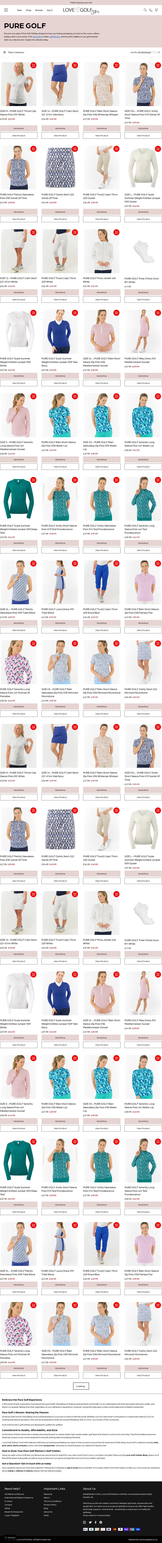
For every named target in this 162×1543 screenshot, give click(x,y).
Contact (8, 1504)
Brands (39, 10)
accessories (49, 1445)
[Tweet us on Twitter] (90, 1522)
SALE (50, 10)
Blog (46, 1508)
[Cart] (156, 10)
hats (156, 1442)
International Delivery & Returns (19, 1497)
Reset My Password (14, 1511)
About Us (48, 1511)
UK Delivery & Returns (14, 1494)
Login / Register (12, 1515)
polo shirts (7, 1445)
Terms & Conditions (52, 1501)
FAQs (46, 1515)
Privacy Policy (50, 1504)
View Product (18, 135)
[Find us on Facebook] (95, 1522)
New (19, 10)
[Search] (145, 10)
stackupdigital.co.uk (148, 1539)
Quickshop (19, 128)
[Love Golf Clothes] (81, 10)
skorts (16, 1445)
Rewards (48, 1494)
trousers (23, 1445)
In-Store (8, 1501)
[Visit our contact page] (150, 10)
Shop (28, 10)
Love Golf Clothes (24, 1539)
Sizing (7, 1508)
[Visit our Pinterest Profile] (100, 1522)
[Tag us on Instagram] (84, 1522)
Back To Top (144, 1530)
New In (47, 1497)
